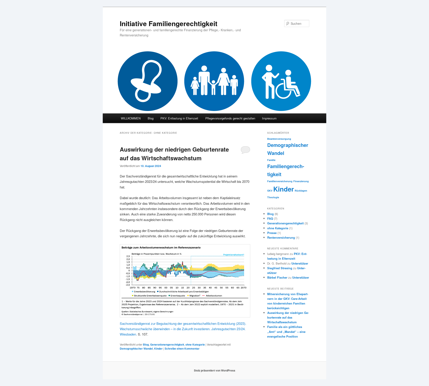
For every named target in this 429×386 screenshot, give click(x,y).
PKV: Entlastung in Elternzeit (179, 118)
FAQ (270, 218)
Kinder (158, 348)
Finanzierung (301, 181)
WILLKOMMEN (131, 118)
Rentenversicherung (281, 237)
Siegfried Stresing (279, 268)
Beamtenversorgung (279, 138)
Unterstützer (299, 263)
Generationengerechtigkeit (167, 344)
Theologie (273, 197)
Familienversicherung (279, 181)
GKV (269, 190)
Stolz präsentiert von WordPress (214, 370)
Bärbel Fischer (277, 277)
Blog (151, 118)
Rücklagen (301, 190)
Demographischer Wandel (136, 348)
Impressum (269, 118)
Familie (271, 160)
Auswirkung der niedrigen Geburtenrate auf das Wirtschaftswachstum (288, 317)
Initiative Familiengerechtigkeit (168, 23)
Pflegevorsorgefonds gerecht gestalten (230, 118)
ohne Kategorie (195, 344)
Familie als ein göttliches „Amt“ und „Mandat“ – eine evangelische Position (286, 331)
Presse (272, 233)
